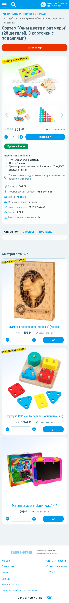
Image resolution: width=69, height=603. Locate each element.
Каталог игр (34, 47)
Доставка (45, 231)
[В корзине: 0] (45, 137)
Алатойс (21, 197)
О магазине (8, 566)
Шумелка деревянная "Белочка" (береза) (35, 326)
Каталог (16, 14)
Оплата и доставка (56, 566)
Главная (6, 14)
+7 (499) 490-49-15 (29, 597)
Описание (11, 231)
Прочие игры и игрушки (35, 14)
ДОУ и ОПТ (52, 572)
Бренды (6, 579)
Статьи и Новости (56, 560)
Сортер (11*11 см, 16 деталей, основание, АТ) (34, 416)
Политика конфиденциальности (19, 590)
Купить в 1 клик (16, 146)
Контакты (7, 572)
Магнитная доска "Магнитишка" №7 (34, 505)
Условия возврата (12, 584)
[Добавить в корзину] (53, 340)
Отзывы (28, 231)
